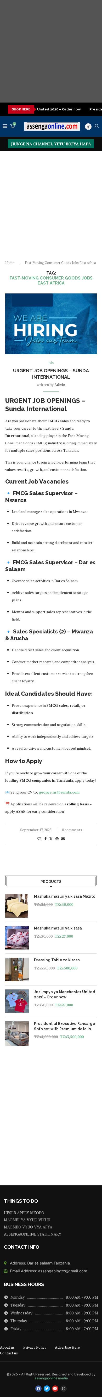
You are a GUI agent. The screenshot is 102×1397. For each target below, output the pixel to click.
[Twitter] (47, 1388)
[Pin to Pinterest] (57, 838)
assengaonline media (51, 1378)
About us (7, 1347)
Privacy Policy (34, 1347)
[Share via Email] (63, 838)
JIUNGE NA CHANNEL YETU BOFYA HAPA (51, 143)
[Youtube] (55, 1388)
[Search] (96, 126)
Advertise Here (67, 1347)
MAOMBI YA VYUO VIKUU (27, 1220)
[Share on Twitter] (51, 838)
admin (59, 384)
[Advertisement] (51, 51)
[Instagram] (63, 1388)
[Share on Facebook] (45, 838)
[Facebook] (38, 1388)
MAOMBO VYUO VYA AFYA (28, 1227)
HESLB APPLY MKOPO (24, 1213)
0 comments (72, 829)
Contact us (9, 1352)
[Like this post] (39, 838)
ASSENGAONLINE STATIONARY (32, 1234)
